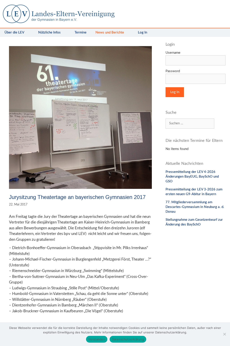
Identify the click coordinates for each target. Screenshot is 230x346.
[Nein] (224, 334)
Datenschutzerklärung (128, 339)
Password (173, 71)
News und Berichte (109, 32)
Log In (142, 32)
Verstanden (96, 339)
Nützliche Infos (49, 32)
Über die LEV (14, 32)
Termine (80, 32)
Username (173, 52)
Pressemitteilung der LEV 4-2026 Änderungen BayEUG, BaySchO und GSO (192, 176)
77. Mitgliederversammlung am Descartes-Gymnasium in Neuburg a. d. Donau (195, 207)
